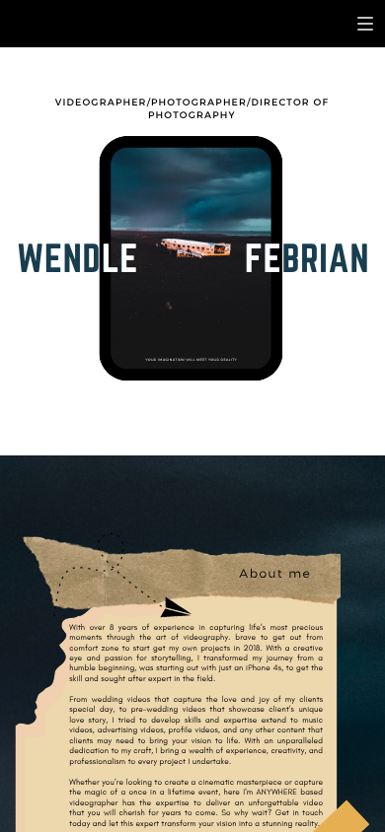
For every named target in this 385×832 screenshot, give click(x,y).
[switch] (365, 23)
